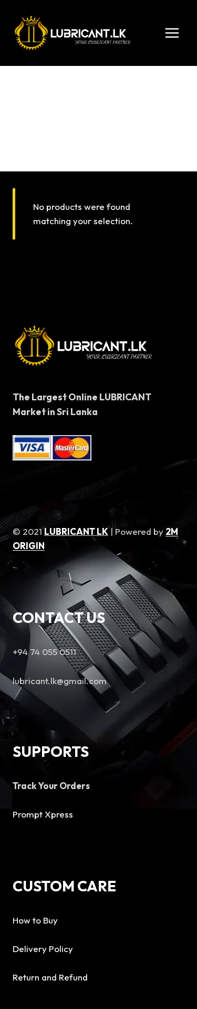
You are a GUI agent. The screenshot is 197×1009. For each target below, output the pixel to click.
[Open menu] (171, 33)
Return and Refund (50, 977)
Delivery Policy (43, 948)
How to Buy (35, 920)
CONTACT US (59, 617)
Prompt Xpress (43, 814)
